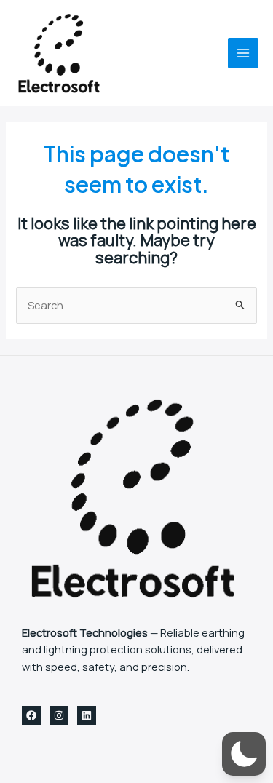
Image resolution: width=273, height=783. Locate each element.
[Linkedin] (86, 715)
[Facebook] (31, 715)
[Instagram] (59, 715)
